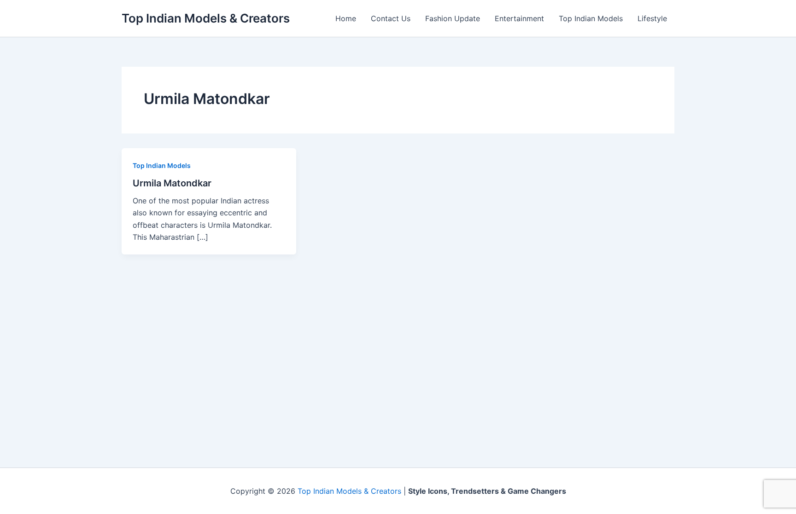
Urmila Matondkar (172, 183)
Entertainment (519, 18)
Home (345, 18)
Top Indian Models (591, 18)
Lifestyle (652, 18)
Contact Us (390, 18)
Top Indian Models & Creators (206, 18)
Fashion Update (452, 18)
